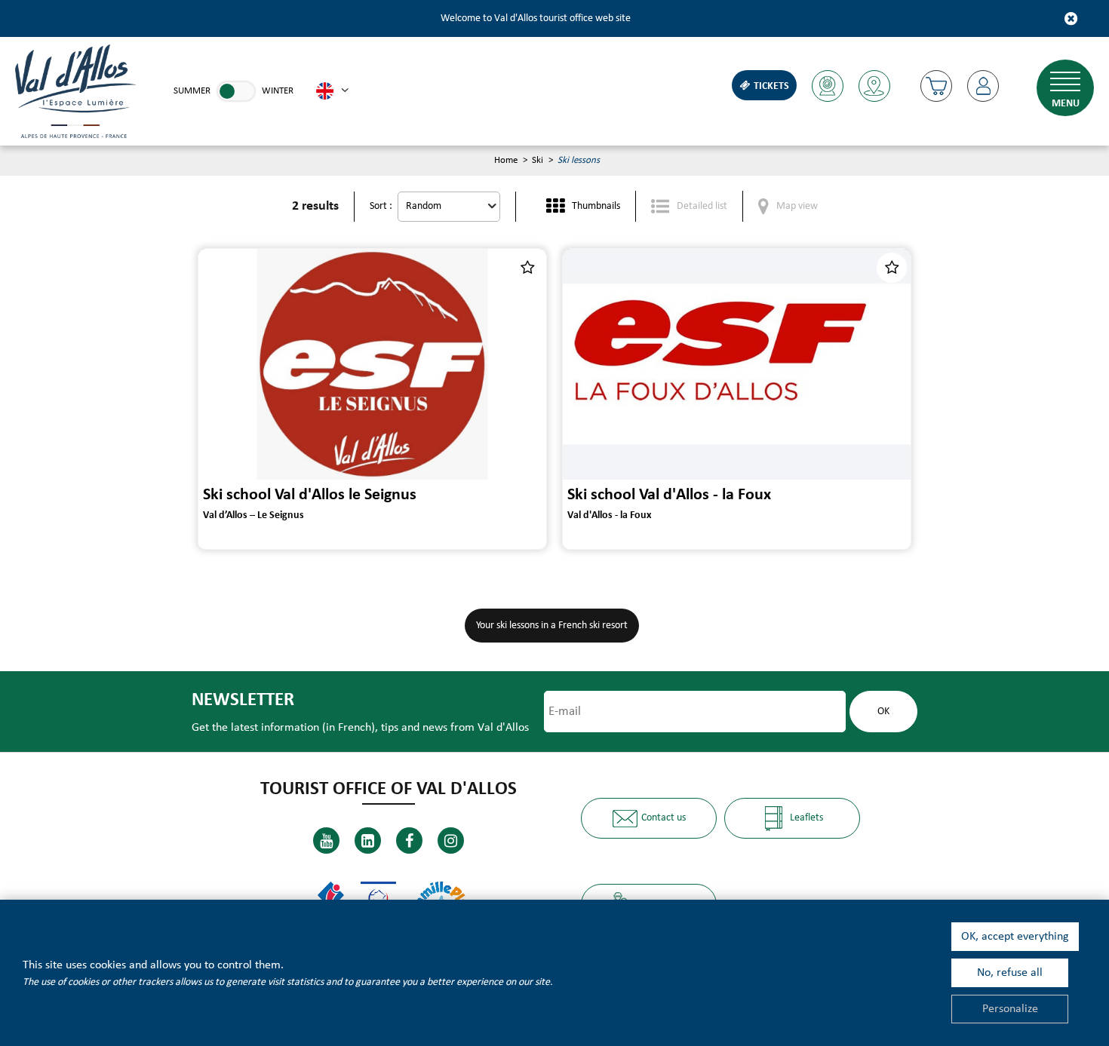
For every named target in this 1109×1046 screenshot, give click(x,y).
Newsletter (243, 700)
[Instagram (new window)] (451, 840)
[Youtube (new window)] (326, 840)
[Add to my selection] (527, 268)
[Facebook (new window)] (409, 840)
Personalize (1010, 1009)
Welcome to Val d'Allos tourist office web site (536, 18)
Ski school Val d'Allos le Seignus (309, 495)
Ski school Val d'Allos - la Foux (669, 495)
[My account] (983, 86)
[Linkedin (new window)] (368, 840)
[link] (236, 91)
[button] (936, 86)
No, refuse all (1010, 973)
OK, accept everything (1015, 937)
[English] (332, 91)
